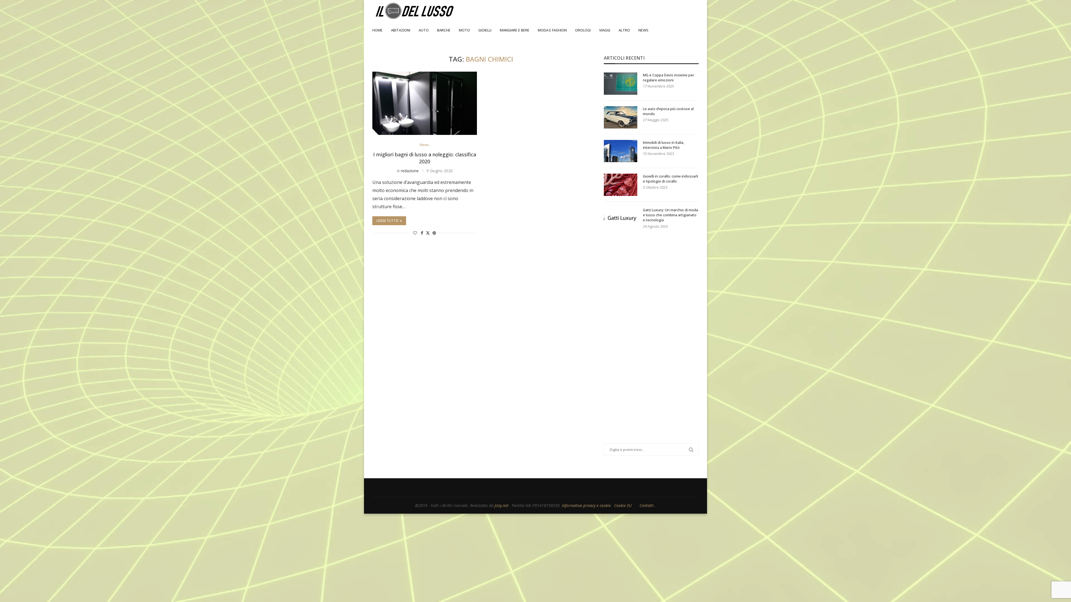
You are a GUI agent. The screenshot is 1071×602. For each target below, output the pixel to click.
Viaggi (604, 30)
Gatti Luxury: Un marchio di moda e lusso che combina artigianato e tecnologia (670, 214)
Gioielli (484, 30)
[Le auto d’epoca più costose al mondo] (620, 117)
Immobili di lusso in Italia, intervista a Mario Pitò (663, 145)
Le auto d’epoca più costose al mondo (668, 111)
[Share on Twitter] (428, 233)
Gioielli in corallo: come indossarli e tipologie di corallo (670, 179)
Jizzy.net (502, 505)
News (643, 30)
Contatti (647, 505)
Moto (464, 30)
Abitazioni (400, 30)
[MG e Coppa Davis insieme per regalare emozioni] (620, 83)
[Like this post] (415, 233)
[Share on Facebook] (422, 233)
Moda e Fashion (552, 30)
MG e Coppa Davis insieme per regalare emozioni (668, 77)
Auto (424, 30)
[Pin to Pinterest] (434, 233)
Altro (624, 30)
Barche (443, 30)
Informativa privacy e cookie (587, 505)
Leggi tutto (388, 220)
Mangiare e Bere (514, 30)
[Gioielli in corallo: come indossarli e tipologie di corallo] (620, 185)
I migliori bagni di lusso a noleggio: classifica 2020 (424, 158)
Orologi (583, 30)
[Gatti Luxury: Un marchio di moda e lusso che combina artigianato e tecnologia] (620, 218)
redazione (410, 170)
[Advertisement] (646, 343)
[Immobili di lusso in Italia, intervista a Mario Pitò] (620, 151)
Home (377, 30)
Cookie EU (623, 505)
